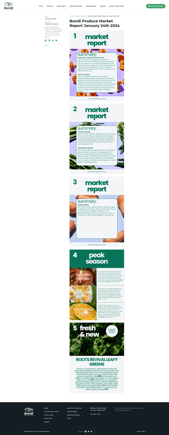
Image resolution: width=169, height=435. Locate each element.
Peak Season (61, 6)
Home (71, 16)
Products (50, 6)
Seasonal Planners (76, 6)
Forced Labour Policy (51, 412)
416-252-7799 (95, 414)
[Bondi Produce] (9, 6)
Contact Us (48, 418)
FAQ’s (69, 418)
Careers (103, 6)
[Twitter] (88, 431)
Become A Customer (155, 6)
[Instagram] (91, 431)
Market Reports (81, 16)
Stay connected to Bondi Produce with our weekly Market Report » (129, 409)
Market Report (91, 6)
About (41, 6)
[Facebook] (85, 431)
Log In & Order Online (116, 6)
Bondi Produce (29, 411)
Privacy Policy (49, 415)
